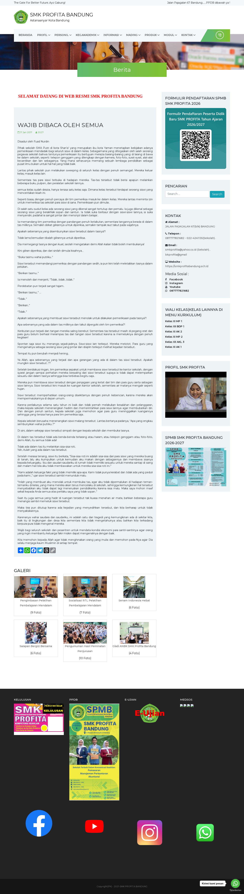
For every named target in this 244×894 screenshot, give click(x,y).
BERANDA (25, 35)
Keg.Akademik (86, 35)
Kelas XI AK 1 (173, 346)
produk (151, 35)
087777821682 (179, 290)
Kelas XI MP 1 (173, 321)
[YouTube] (94, 826)
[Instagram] (150, 832)
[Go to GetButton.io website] (235, 890)
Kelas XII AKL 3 (174, 342)
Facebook (176, 279)
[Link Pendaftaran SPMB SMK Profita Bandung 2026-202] (195, 138)
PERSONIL (61, 35)
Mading (132, 35)
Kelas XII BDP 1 (174, 326)
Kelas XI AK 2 (173, 331)
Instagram (176, 283)
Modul (169, 35)
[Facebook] (39, 823)
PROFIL (42, 35)
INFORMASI (111, 35)
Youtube (175, 287)
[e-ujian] (150, 713)
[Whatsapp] (205, 832)
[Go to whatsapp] (235, 883)
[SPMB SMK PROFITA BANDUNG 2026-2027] (195, 466)
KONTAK (187, 35)
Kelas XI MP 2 (174, 336)
